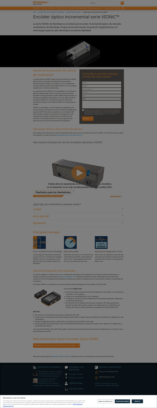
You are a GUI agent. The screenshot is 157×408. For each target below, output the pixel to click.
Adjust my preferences (105, 401)
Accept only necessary (122, 401)
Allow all (137, 401)
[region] (78, 401)
